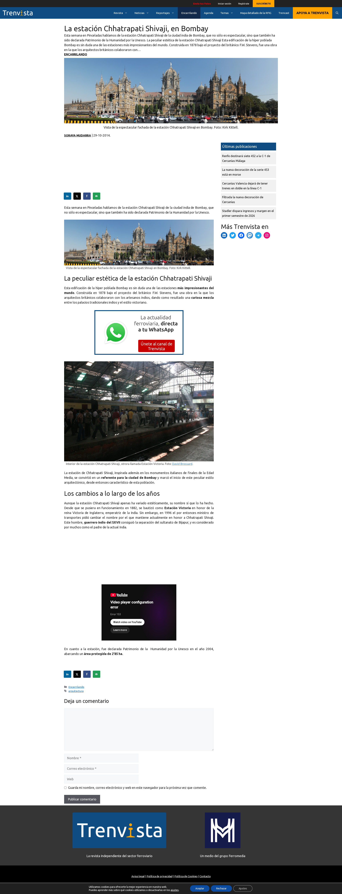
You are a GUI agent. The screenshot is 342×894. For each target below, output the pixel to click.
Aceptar (199, 888)
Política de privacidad (159, 876)
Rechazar (221, 888)
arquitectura (76, 691)
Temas (224, 12)
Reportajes (163, 12)
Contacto (205, 876)
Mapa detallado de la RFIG (255, 12)
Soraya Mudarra (77, 135)
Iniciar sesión (224, 3)
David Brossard (182, 463)
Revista (118, 12)
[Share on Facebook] (87, 196)
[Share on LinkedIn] (67, 196)
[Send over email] (96, 196)
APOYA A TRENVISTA (312, 13)
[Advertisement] (139, 168)
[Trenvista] (17, 13)
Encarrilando (189, 12)
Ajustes (243, 888)
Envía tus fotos (202, 3)
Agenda (208, 12)
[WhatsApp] (138, 353)
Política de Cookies (186, 876)
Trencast (283, 12)
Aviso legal (138, 876)
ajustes (175, 890)
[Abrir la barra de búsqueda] (337, 13)
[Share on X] (77, 196)
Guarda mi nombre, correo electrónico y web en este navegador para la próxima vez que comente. (137, 787)
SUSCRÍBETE (263, 3)
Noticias (139, 12)
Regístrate (243, 3)
